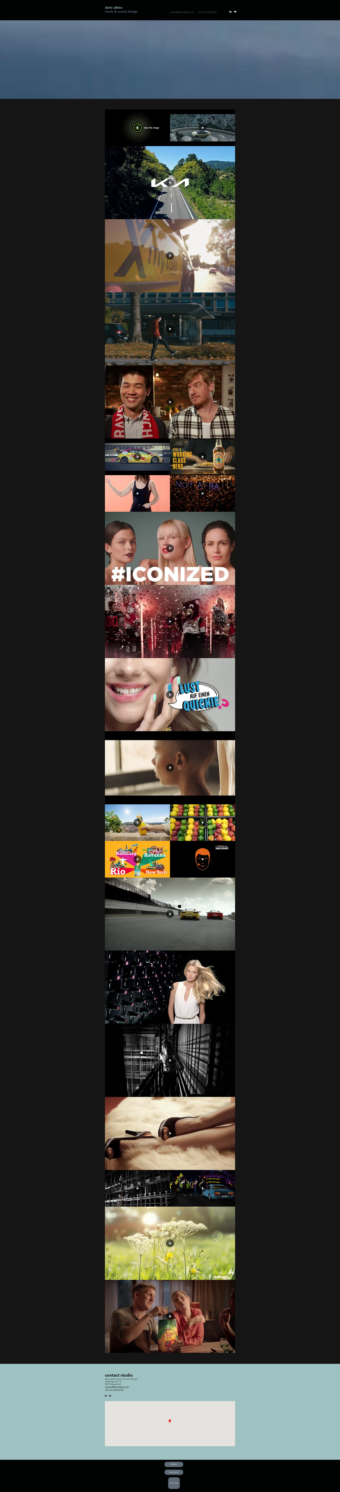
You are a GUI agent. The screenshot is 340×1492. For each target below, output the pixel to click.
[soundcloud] (235, 11)
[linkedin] (230, 11)
